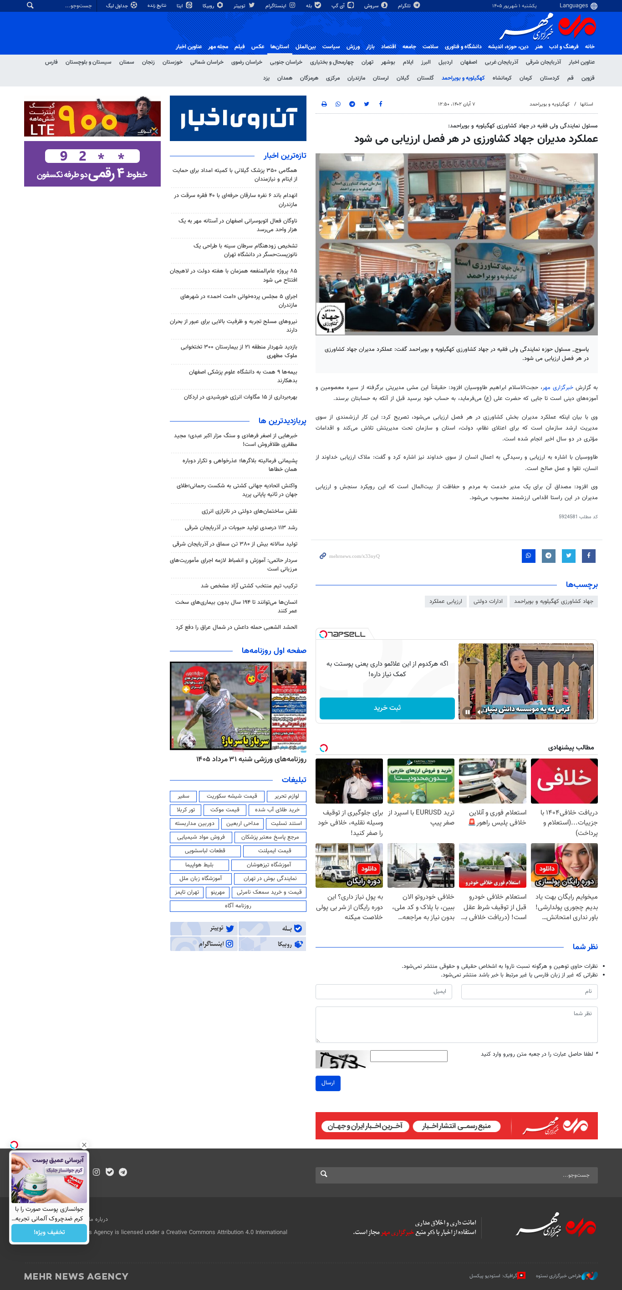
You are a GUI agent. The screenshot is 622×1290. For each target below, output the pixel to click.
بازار (370, 46)
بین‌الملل (306, 46)
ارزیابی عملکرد (445, 601)
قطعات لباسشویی (205, 850)
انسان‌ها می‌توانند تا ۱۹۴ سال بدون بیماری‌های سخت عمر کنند (236, 607)
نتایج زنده (158, 6)
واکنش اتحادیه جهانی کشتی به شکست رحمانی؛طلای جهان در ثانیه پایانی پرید (237, 490)
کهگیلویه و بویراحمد (463, 78)
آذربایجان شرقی (543, 62)
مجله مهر (218, 46)
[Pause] (467, 712)
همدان (284, 78)
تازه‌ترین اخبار (285, 156)
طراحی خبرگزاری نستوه (558, 1276)
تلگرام (405, 6)
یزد (266, 78)
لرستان (381, 78)
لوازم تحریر (287, 796)
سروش (372, 6)
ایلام (408, 62)
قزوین (588, 78)
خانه (590, 46)
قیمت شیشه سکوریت (232, 796)
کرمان (526, 78)
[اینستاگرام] (96, 1173)
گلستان (425, 78)
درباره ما (98, 1219)
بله (309, 6)
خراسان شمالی (207, 62)
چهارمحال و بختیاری (332, 62)
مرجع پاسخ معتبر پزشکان (270, 837)
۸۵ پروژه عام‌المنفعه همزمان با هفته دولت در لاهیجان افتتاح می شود (233, 275)
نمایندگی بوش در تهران (270, 878)
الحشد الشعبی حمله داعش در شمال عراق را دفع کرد (236, 627)
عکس (257, 46)
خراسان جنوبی (286, 62)
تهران (367, 62)
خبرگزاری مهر (557, 387)
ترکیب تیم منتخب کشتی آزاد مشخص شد (249, 586)
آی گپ (338, 6)
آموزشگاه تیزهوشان (269, 865)
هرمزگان (309, 78)
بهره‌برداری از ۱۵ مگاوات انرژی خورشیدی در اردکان (240, 397)
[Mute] (480, 712)
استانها (586, 104)
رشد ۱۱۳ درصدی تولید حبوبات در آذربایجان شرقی (241, 527)
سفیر (183, 796)
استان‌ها (279, 46)
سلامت (430, 46)
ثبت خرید (387, 708)
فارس (51, 62)
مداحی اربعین (242, 823)
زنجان (148, 62)
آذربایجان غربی (501, 62)
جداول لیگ (117, 6)
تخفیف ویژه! (49, 1233)
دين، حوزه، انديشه (508, 46)
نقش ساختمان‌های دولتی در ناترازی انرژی (249, 511)
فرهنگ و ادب (564, 46)
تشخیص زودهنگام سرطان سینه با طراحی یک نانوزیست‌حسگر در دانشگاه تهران (245, 250)
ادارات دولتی (488, 601)
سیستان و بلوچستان (89, 62)
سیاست (331, 46)
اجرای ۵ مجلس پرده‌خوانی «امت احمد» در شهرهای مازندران (238, 301)
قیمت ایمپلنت (274, 850)
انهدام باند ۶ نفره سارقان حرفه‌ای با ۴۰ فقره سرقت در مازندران (235, 200)
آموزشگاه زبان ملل (200, 878)
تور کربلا (186, 809)
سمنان (126, 62)
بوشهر (388, 62)
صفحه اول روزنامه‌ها (274, 651)
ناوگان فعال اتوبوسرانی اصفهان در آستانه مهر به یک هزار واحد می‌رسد (237, 225)
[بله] (109, 1173)
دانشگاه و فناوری (463, 46)
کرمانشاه (502, 78)
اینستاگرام (276, 6)
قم (570, 78)
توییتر (240, 6)
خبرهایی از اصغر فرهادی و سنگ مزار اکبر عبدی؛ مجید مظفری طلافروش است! (235, 440)
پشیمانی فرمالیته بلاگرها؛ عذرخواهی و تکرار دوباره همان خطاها (240, 465)
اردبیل (445, 62)
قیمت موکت (225, 809)
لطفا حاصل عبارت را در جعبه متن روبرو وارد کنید (539, 1054)
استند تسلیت (286, 823)
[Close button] (84, 1144)
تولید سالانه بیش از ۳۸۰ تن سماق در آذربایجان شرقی (235, 544)
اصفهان (468, 62)
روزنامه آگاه (238, 906)
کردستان (550, 78)
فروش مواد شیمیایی (201, 837)
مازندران (356, 78)
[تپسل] (323, 634)
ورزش (353, 46)
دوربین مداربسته (194, 823)
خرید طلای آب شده (277, 809)
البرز (426, 62)
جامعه (409, 46)
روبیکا (209, 6)
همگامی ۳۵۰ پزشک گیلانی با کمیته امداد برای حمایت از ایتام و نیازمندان (235, 175)
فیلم (240, 46)
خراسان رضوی (246, 62)
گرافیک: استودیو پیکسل (493, 1276)
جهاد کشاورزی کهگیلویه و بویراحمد (553, 601)
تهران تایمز (187, 892)
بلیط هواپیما (199, 865)
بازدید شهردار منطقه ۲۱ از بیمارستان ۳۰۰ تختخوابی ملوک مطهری (239, 351)
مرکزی (333, 78)
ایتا (180, 6)
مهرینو (218, 892)
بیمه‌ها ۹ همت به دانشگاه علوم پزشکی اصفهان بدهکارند (243, 376)
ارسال (328, 1083)
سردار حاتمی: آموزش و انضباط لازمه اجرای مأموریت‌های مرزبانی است (233, 565)
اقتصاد (388, 46)
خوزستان (173, 62)
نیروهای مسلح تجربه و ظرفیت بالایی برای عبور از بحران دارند (233, 326)
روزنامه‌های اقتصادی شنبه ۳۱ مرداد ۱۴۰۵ (248, 759)
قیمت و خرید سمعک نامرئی (269, 892)
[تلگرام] (122, 1173)
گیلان (403, 78)
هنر (539, 46)
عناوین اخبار (582, 62)
